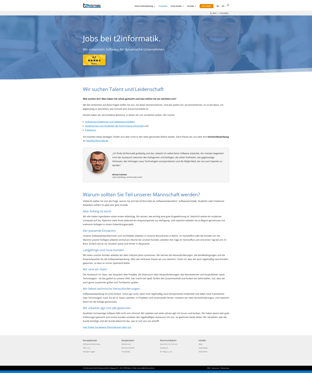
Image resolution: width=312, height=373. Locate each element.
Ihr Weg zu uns (166, 351)
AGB (208, 368)
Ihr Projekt (206, 6)
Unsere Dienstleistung (144, 6)
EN (223, 6)
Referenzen (126, 344)
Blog (200, 344)
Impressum (215, 368)
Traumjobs (163, 6)
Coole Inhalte (176, 6)
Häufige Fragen (89, 351)
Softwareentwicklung (91, 344)
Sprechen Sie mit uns (168, 344)
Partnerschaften (128, 348)
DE (218, 6)
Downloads (203, 348)
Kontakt (190, 6)
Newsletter (203, 351)
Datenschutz (225, 368)
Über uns (86, 348)
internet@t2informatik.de (145, 368)
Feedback (164, 348)
